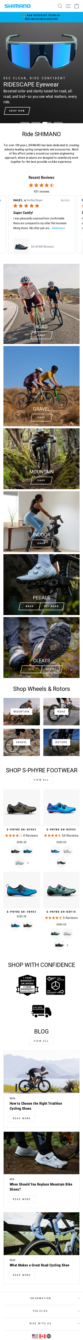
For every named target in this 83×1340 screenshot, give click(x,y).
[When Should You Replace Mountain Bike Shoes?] (41, 1153)
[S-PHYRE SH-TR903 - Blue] (15, 925)
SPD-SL (51, 669)
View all (41, 779)
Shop (41, 335)
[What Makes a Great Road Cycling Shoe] (41, 1233)
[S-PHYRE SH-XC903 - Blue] (27, 851)
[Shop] (41, 458)
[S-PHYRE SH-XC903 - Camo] (15, 851)
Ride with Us (40, 1323)
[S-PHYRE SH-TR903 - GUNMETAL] (27, 925)
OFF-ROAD (51, 606)
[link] (41, 246)
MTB (12, 1179)
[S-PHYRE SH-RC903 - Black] (61, 862)
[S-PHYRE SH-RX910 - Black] (59, 945)
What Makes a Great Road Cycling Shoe (39, 1265)
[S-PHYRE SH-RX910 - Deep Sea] (55, 933)
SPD (31, 669)
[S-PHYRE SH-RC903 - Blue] (55, 851)
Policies (40, 1311)
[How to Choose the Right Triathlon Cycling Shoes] (41, 1072)
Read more (22, 1118)
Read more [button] (58, 228)
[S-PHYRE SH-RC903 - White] (67, 851)
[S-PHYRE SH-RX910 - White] (67, 933)
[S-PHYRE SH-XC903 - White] (19, 862)
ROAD (30, 606)
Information (40, 1298)
